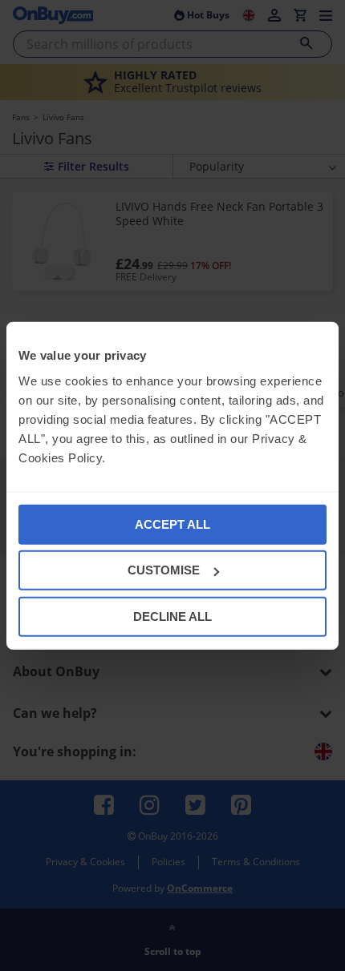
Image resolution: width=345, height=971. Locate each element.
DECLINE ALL (172, 615)
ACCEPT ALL (172, 523)
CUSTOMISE (164, 570)
